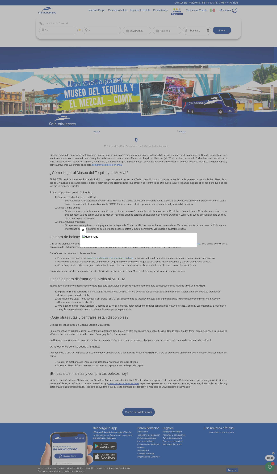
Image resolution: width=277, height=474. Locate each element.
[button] (83, 230)
